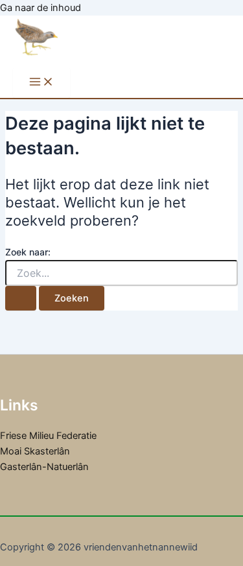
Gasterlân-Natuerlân (44, 467)
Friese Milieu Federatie (48, 436)
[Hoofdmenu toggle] (41, 82)
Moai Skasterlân (35, 451)
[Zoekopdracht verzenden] (20, 298)
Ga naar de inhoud (40, 8)
